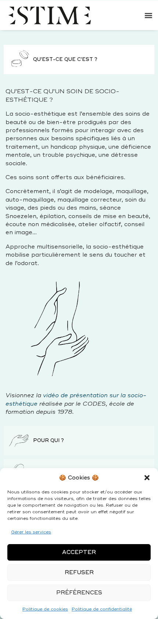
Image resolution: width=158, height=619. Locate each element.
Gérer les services (31, 532)
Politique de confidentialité (102, 609)
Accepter (79, 552)
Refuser (79, 572)
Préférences (79, 592)
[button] (147, 477)
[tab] (79, 59)
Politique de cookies (45, 609)
